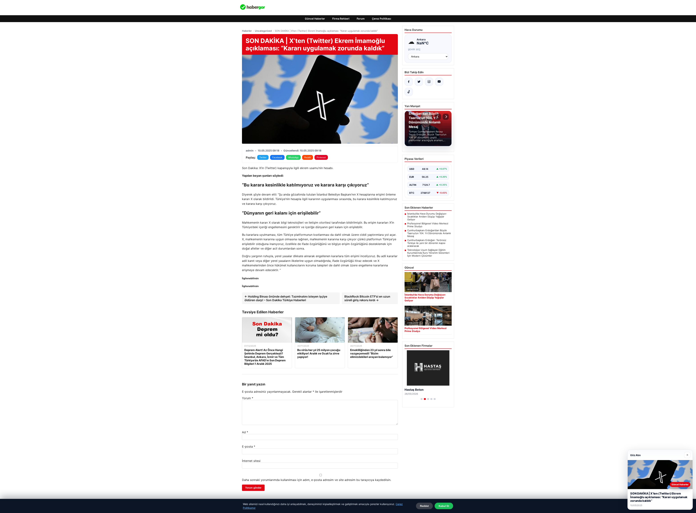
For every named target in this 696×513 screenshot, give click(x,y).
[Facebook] (409, 82)
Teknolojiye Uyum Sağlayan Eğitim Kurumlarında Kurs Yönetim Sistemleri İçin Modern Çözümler (428, 252)
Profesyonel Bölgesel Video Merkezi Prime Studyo (427, 225)
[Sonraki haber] (446, 117)
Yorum (247, 398)
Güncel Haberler (315, 18)
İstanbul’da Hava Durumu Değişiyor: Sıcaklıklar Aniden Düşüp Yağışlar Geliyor (427, 216)
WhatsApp (293, 157)
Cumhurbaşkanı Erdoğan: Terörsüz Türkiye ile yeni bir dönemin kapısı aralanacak (426, 243)
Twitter (262, 157)
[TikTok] (409, 92)
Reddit (307, 157)
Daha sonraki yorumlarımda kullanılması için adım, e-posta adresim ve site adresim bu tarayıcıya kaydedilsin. (316, 480)
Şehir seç (414, 49)
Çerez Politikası (381, 18)
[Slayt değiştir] (421, 399)
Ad (245, 432)
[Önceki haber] (438, 117)
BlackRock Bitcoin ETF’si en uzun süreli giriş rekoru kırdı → (367, 298)
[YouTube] (439, 82)
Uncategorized (263, 30)
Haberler (247, 30)
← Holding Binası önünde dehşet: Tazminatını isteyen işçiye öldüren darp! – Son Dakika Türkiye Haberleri (286, 298)
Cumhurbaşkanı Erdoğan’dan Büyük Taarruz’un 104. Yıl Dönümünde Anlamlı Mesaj (429, 233)
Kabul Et (444, 505)
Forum (361, 18)
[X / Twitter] (419, 82)
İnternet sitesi (251, 461)
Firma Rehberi (340, 18)
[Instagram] (429, 82)
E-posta (248, 446)
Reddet (424, 505)
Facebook (277, 157)
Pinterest (321, 157)
